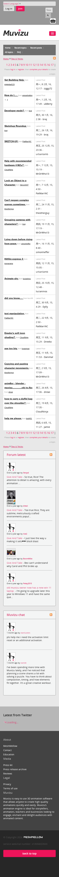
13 (37, 65)
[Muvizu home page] (15, 31)
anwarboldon (27, 95)
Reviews (7, 773)
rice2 (25, 534)
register (21, 69)
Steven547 (24, 185)
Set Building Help (14, 80)
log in (12, 69)
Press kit (7, 765)
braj (30, 111)
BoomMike (27, 558)
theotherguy (9, 209)
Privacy (7, 784)
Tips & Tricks (17, 59)
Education (8, 754)
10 (26, 65)
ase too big (11, 348)
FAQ (19, 52)
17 (52, 65)
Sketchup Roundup (15, 126)
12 (34, 65)
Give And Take (15, 476)
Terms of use (10, 788)
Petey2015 (27, 583)
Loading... (12, 722)
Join (20, 8)
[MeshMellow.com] (33, 837)
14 (41, 65)
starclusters (25, 633)
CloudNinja (8, 170)
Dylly (45, 306)
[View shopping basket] (53, 20)
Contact (7, 750)
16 (48, 65)
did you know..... (13, 298)
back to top (29, 853)
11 (30, 65)
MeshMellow (10, 745)
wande (23, 663)
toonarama (8, 263)
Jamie (47, 426)
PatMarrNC (26, 141)
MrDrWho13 (42, 173)
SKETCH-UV (11, 141)
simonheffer (25, 244)
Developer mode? (14, 110)
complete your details (39, 69)
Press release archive (15, 769)
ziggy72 (48, 88)
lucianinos (27, 279)
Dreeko (48, 341)
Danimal (48, 357)
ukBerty (48, 103)
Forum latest (16, 455)
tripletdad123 (9, 84)
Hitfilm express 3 (14, 259)
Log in (8, 8)
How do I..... (11, 95)
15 (44, 65)
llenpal (26, 473)
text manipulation (14, 313)
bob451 (29, 418)
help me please (13, 418)
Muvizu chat (16, 615)
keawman (26, 349)
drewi (11, 392)
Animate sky (11, 278)
